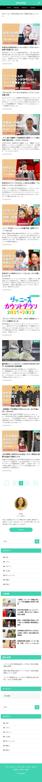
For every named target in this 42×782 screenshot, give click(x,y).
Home (7, 767)
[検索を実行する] (37, 541)
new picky (21, 3)
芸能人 (7, 580)
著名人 (7, 584)
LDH (6, 557)
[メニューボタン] (39, 3)
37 (35, 483)
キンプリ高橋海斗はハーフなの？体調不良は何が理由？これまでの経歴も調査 (21, 678)
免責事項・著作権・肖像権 (21, 769)
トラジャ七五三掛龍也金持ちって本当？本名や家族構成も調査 (21, 665)
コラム (7, 562)
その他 (7, 571)
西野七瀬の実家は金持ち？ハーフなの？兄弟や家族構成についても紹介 (21, 672)
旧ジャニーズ (9, 575)
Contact (21, 530)
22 (15, 483)
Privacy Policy (21, 767)
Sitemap (34, 767)
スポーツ (8, 566)
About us (12, 767)
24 (27, 483)
